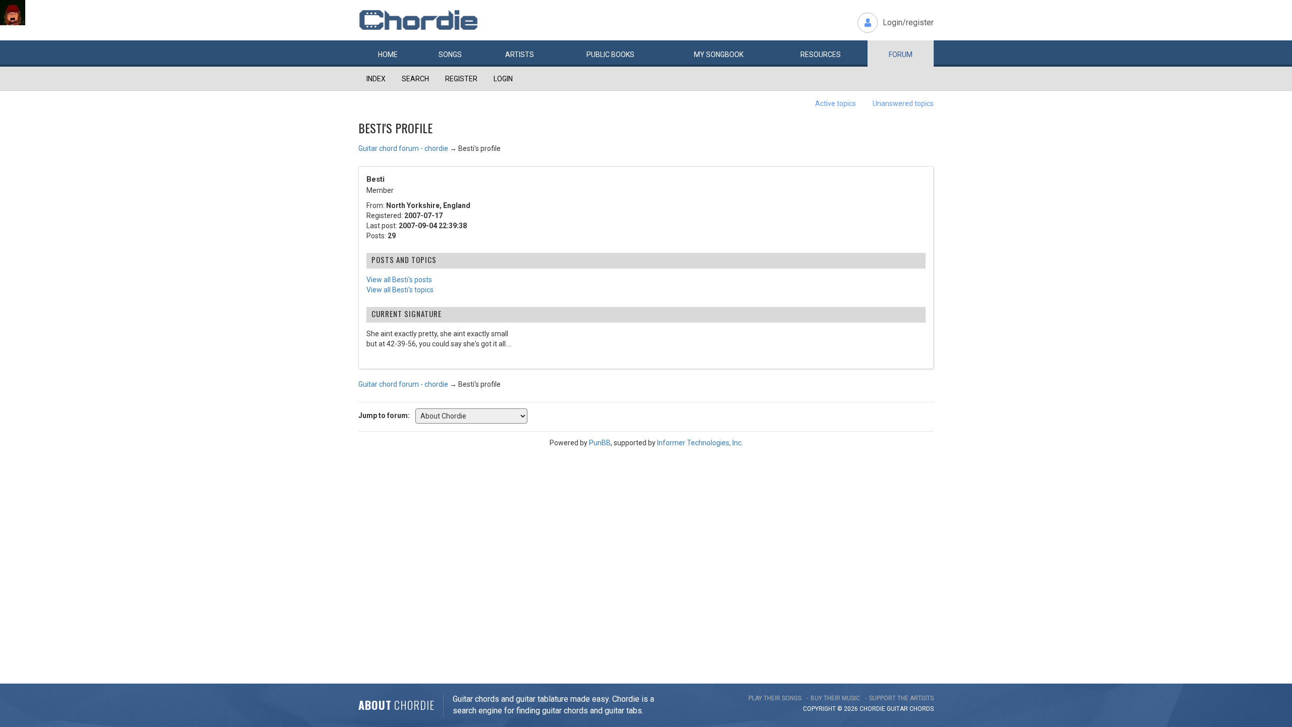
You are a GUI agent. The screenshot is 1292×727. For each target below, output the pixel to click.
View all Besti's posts (399, 280)
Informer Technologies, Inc (699, 443)
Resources (820, 54)
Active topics (835, 103)
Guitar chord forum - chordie (403, 148)
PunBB (600, 443)
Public (610, 54)
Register (461, 79)
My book (718, 54)
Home (388, 54)
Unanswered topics (903, 103)
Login (503, 79)
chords (921, 708)
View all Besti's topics (400, 290)
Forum (900, 54)
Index (376, 79)
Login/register (908, 22)
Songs (450, 54)
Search (415, 79)
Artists (519, 54)
